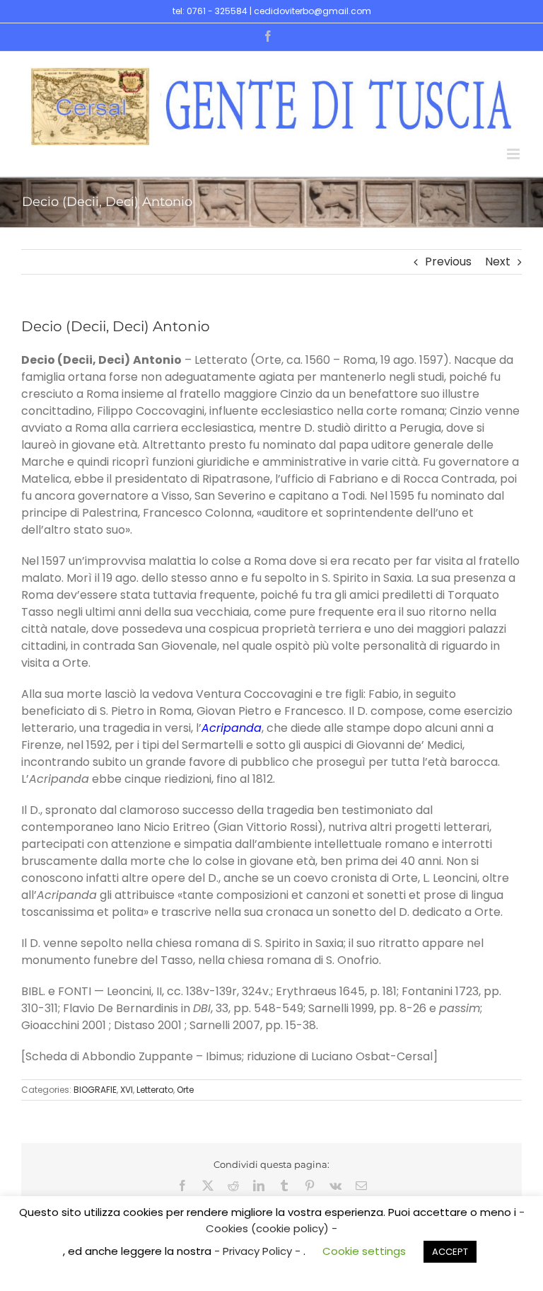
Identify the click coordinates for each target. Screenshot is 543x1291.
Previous (448, 261)
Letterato (154, 1090)
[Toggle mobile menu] (514, 154)
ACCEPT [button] (450, 1251)
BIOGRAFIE (95, 1090)
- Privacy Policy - (258, 1251)
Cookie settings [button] (364, 1251)
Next (497, 261)
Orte (185, 1090)
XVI (126, 1090)
